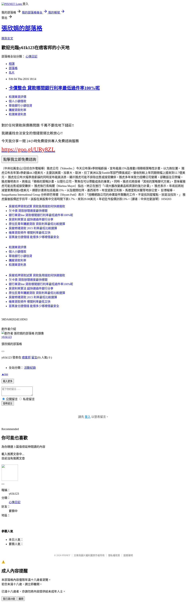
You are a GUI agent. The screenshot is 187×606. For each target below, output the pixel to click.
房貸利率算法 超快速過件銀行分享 (31, 219)
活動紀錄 (30, 367)
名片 (12, 72)
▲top (4, 374)
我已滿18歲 (9, 598)
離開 (21, 598)
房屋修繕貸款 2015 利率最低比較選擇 (33, 228)
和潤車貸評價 (17, 96)
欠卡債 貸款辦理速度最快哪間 (28, 210)
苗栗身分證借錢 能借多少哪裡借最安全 (34, 237)
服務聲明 (128, 555)
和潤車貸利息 (17, 114)
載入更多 (7, 381)
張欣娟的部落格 (21, 28)
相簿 (12, 63)
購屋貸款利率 (17, 110)
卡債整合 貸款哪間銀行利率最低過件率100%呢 (54, 88)
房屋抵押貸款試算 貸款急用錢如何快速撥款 (37, 206)
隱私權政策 (114, 555)
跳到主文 (7, 38)
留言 (34, 357)
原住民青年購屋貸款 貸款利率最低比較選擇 (37, 223)
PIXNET (66, 555)
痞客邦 (26, 357)
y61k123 (6, 336)
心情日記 (31, 56)
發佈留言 (7, 403)
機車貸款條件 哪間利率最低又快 (29, 232)
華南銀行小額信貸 (20, 105)
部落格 (13, 68)
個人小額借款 (17, 101)
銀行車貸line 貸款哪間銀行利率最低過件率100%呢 (41, 215)
